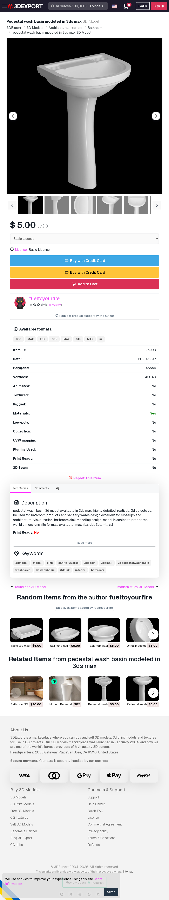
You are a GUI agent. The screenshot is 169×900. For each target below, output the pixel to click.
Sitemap (128, 871)
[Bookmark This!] (36, 636)
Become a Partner (23, 831)
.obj (54, 339)
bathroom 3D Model (24, 704)
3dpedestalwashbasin (133, 563)
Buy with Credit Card (87, 260)
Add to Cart (87, 284)
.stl (78, 339)
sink (50, 563)
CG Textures (19, 817)
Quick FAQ (95, 811)
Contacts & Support (107, 789)
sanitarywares (68, 563)
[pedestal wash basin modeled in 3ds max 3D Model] (104, 688)
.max (30, 339)
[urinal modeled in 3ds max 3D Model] (142, 630)
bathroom (97, 570)
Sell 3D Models (21, 824)
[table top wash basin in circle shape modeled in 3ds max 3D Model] (104, 630)
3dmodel (21, 563)
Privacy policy (98, 831)
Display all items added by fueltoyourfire (84, 608)
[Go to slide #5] (136, 205)
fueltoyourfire (44, 298)
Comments (42, 488)
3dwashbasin (45, 570)
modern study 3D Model (135, 587)
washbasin (22, 570)
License (93, 817)
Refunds (94, 845)
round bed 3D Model (30, 587)
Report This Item (87, 478)
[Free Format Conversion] (101, 339)
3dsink (65, 570)
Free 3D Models (22, 811)
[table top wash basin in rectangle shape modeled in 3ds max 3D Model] (26, 630)
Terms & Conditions (101, 838)
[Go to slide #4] (109, 205)
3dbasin (89, 563)
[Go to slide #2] (57, 205)
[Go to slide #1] (30, 205)
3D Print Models (22, 804)
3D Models (18, 797)
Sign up (159, 6)
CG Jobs (16, 845)
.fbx (42, 339)
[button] (153, 634)
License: (21, 250)
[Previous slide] (13, 116)
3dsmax (106, 563)
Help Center (96, 804)
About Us (19, 730)
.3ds (18, 339)
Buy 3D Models (25, 789)
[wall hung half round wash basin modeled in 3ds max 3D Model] (65, 630)
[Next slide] (156, 116)
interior (80, 570)
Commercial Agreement (105, 824)
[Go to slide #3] (83, 205)
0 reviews (55, 305)
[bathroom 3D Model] (26, 688)
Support (93, 797)
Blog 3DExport (21, 838)
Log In (142, 6)
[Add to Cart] (28, 636)
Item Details (20, 488)
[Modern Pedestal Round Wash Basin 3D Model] (65, 688)
